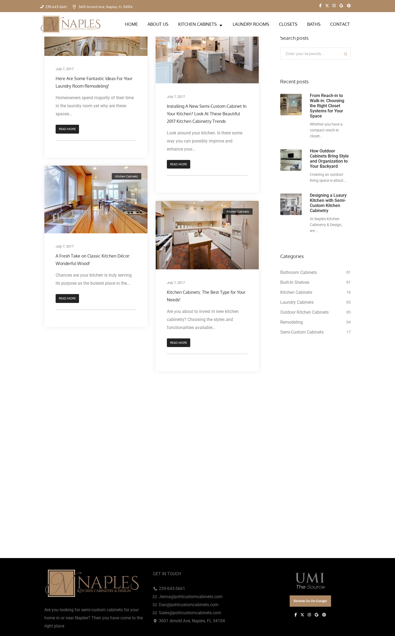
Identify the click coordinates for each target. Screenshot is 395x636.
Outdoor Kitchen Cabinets (304, 312)
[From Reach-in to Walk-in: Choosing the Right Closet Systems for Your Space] (291, 104)
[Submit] (345, 54)
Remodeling (291, 322)
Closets (288, 24)
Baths (314, 24)
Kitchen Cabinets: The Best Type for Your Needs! (206, 296)
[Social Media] (320, 6)
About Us (158, 24)
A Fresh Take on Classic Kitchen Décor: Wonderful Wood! (93, 259)
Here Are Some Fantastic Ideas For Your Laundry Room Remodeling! (94, 82)
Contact (340, 24)
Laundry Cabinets (297, 302)
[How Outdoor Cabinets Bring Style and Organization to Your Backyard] (291, 160)
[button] (67, 129)
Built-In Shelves (294, 282)
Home (131, 24)
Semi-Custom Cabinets (302, 332)
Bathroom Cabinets (298, 272)
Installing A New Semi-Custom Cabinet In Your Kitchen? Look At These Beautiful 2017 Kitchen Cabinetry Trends (206, 113)
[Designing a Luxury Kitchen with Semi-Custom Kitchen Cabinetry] (291, 204)
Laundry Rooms (251, 24)
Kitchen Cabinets (197, 24)
